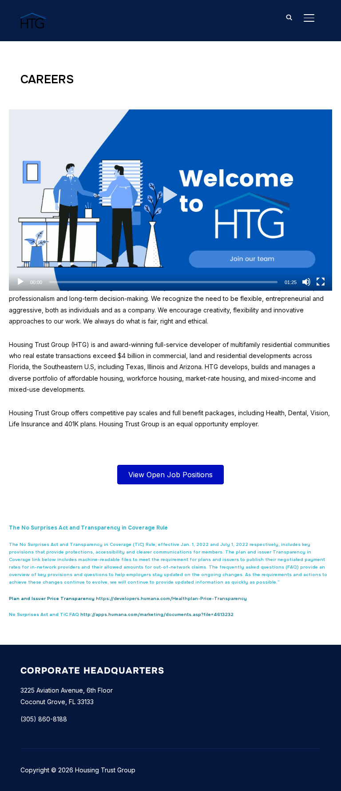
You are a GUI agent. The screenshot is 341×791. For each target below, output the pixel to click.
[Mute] (306, 281)
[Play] (20, 281)
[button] (171, 200)
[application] (170, 200)
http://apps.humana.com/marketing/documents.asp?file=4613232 (157, 614)
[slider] (163, 282)
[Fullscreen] (320, 281)
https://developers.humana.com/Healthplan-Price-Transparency (171, 598)
